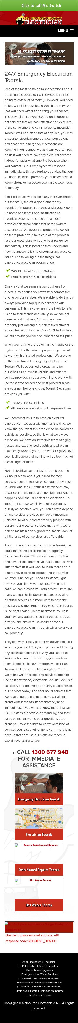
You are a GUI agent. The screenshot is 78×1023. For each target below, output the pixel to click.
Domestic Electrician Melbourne (39, 978)
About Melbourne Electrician (39, 961)
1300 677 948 (50, 752)
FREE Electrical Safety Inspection (40, 965)
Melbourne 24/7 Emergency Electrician (39, 982)
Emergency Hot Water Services (39, 974)
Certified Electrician (39, 995)
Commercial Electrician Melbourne (40, 986)
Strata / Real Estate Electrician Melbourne (40, 990)
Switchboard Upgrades (39, 970)
